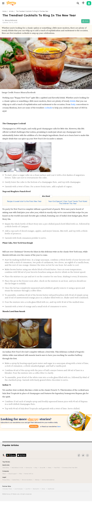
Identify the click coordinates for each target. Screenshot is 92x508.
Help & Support (12, 473)
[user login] (89, 3)
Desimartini (36, 489)
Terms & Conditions (27, 480)
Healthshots (51, 489)
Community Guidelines (48, 480)
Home (4, 11)
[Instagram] (87, 455)
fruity (72, 104)
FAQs (20, 473)
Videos (49, 467)
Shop (35, 467)
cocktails (48, 108)
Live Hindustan (18, 489)
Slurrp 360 (42, 467)
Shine (43, 489)
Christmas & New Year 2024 (69, 467)
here (58, 426)
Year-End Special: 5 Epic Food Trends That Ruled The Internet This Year (67, 202)
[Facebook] (79, 455)
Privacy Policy (6, 480)
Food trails (57, 467)
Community (29, 467)
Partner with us (28, 473)
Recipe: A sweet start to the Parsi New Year (24, 201)
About (4, 473)
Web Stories (5, 467)
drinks (73, 101)
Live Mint (27, 489)
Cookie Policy (15, 480)
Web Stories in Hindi (17, 467)
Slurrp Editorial (11, 20)
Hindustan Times (7, 489)
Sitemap (37, 480)
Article (11, 11)
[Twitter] (83, 455)
